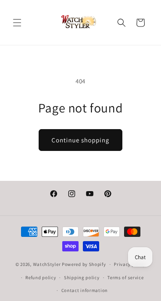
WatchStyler (47, 264)
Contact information (84, 290)
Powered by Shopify (84, 264)
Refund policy (40, 277)
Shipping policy (82, 277)
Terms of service (125, 277)
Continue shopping (80, 140)
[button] (17, 22)
